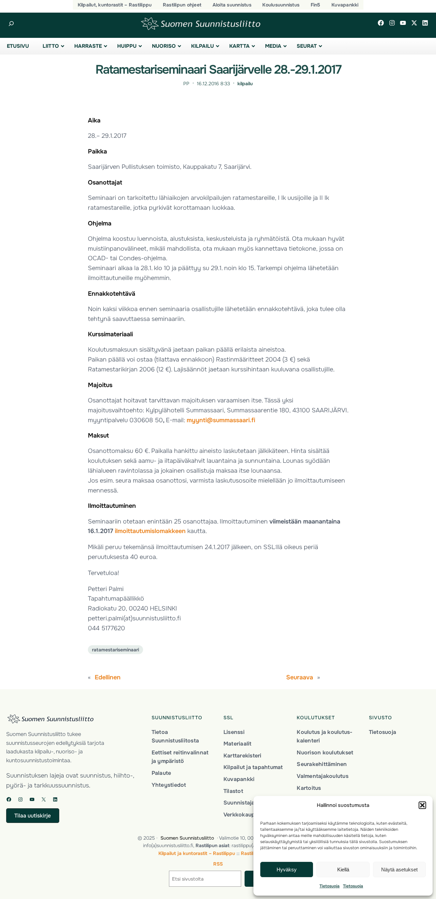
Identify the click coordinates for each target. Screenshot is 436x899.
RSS (218, 864)
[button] (422, 805)
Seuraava (299, 677)
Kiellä (343, 869)
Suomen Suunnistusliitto (187, 838)
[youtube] (403, 23)
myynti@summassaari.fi (221, 420)
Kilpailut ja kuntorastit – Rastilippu (196, 853)
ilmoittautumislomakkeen (150, 531)
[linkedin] (425, 23)
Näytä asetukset (399, 869)
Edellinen (108, 677)
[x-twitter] (414, 23)
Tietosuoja (330, 886)
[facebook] (381, 23)
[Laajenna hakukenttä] (11, 24)
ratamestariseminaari (115, 650)
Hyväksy (287, 869)
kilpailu (245, 83)
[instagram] (392, 23)
